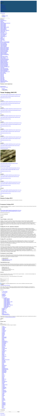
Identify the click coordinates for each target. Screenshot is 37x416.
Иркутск (3, 353)
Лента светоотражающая (4, 68)
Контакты (3, 16)
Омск (3, 373)
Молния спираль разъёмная (4, 47)
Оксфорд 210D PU (7, 298)
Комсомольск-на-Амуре (5, 359)
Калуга (3, 357)
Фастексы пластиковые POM (4, 66)
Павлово (3, 376)
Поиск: (1, 323)
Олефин (1, 37)
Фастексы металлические (4, 65)
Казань (3, 355)
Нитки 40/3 (2, 76)
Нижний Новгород (5, 368)
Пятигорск (3, 380)
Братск (3, 338)
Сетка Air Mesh (2, 35)
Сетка (3, 310)
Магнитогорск (4, 365)
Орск (3, 375)
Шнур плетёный (2, 72)
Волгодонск (4, 345)
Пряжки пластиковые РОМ (4, 54)
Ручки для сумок (3, 57)
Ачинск (3, 332)
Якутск (3, 406)
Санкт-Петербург (4, 384)
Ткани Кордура (2, 36)
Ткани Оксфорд (4, 89)
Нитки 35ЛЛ (2, 77)
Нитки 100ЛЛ (2, 79)
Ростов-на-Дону (4, 381)
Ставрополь (4, 390)
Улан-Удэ (3, 399)
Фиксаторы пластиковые (4, 64)
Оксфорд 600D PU (3, 26)
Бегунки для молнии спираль (4, 41)
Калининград (4, 356)
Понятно (2, 318)
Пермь (3, 378)
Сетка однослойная (3, 34)
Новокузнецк (4, 370)
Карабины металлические (4, 62)
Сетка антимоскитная (3, 33)
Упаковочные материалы (4, 81)
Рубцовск (3, 382)
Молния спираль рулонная (4, 48)
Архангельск (4, 330)
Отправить (2, 284)
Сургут (3, 392)
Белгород (3, 334)
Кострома (3, 360)
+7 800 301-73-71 (3, 7)
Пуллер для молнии (3, 43)
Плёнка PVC (2, 39)
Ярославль (3, 408)
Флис (1, 40)
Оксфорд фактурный (7, 306)
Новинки (1, 21)
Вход (1, 8)
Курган (3, 362)
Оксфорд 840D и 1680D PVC (4, 30)
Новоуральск (4, 372)
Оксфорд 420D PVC (3, 28)
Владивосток (4, 342)
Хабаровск (3, 402)
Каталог (3, 88)
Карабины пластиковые (4, 53)
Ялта (3, 407)
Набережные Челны (5, 369)
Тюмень (3, 398)
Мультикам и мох (3, 86)
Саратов (3, 386)
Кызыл (3, 364)
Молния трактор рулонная (4, 49)
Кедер (1, 55)
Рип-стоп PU (2, 32)
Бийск (3, 336)
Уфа (2, 400)
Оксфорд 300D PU (3, 25)
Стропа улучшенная (3, 46)
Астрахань (3, 331)
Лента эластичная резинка (4, 69)
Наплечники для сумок (3, 56)
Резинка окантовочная (3, 70)
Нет (2, 4)
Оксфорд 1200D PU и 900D (4, 27)
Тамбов (3, 393)
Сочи (3, 389)
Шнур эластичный (3, 73)
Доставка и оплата (5, 15)
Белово (3, 335)
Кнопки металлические (4, 63)
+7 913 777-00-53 (4, 291)
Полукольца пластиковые (4, 51)
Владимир (3, 344)
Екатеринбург (4, 350)
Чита (3, 405)
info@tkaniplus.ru (3, 5)
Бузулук (3, 340)
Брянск (3, 339)
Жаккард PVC (2, 38)
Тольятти (3, 395)
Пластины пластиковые (4, 50)
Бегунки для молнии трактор (4, 42)
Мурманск (3, 367)
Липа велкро (2, 67)
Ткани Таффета (4, 312)
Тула (3, 396)
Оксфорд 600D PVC (3, 29)
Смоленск (3, 388)
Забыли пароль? (2, 414)
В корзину (2, 100)
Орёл (3, 374)
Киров (3, 358)
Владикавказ (4, 343)
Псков (3, 379)
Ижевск (3, 352)
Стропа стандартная (3, 45)
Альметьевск (4, 327)
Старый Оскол (4, 391)
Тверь (3, 394)
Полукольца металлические (4, 59)
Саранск (3, 385)
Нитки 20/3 (2, 74)
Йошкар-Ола (4, 354)
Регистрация (4, 8)
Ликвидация (2, 22)
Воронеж (3, 347)
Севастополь (4, 387)
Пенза (3, 377)
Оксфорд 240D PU (3, 24)
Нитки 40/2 (2, 75)
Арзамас (3, 329)
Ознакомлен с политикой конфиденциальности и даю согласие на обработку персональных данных (17, 283)
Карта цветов (2, 19)
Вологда (3, 346)
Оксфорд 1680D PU (7, 302)
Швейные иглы (2, 82)
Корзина (1, 10)
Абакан (3, 326)
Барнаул (3, 333)
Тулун (3, 397)
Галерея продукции (3, 20)
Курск (3, 363)
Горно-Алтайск (4, 348)
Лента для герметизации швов (5, 71)
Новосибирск (4, 371)
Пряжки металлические (4, 60)
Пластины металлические (4, 58)
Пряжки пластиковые (3, 52)
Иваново (3, 351)
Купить (2, 217)
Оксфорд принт (2, 31)
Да (0, 4)
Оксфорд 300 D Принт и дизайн (7, 259)
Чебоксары (4, 403)
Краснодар (3, 361)
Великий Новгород (5, 341)
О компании (2, 285)
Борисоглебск (4, 337)
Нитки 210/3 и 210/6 (3, 80)
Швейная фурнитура (5, 313)
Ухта (3, 401)
